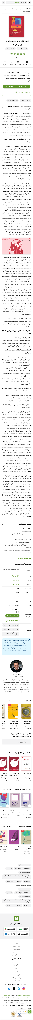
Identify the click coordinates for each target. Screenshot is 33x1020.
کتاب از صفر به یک (14, 847)
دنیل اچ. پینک (15, 576)
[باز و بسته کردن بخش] (3, 108)
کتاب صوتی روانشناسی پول (14, 722)
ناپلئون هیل (28, 726)
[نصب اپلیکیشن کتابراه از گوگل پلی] (9, 929)
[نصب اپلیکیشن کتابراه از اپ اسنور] (23, 934)
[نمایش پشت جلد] (11, 35)
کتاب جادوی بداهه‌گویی (28, 848)
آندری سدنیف (27, 851)
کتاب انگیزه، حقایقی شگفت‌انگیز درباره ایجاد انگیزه (14, 775)
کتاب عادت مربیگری (15, 810)
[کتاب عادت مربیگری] (15, 800)
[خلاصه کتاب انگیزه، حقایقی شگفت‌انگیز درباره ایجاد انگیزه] (14, 763)
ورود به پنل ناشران (16, 978)
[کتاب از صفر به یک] (14, 837)
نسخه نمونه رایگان (12, 620)
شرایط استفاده (16, 949)
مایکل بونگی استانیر (26, 815)
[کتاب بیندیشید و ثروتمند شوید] (26, 711)
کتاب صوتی (7, 995)
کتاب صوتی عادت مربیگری (26, 811)
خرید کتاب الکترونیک (12, 616)
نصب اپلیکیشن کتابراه (24, 995)
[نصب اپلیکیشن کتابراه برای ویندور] (9, 934)
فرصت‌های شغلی (16, 955)
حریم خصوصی (16, 952)
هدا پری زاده (16, 580)
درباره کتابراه (16, 946)
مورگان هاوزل (14, 726)
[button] (16, 26)
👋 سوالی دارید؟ (22, 1011)
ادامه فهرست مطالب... (24, 558)
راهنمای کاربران (16, 965)
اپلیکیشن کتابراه (18, 78)
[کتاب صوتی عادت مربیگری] (26, 800)
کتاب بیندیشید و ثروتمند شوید (27, 722)
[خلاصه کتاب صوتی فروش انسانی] (26, 763)
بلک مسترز (16, 849)
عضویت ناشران (16, 975)
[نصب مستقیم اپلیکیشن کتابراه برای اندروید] (23, 929)
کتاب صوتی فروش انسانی (26, 774)
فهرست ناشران (16, 981)
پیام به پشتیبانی (16, 962)
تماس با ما (16, 968)
